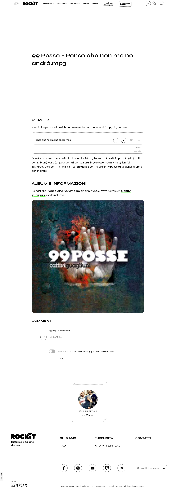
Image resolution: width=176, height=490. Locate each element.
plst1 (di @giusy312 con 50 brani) (86, 166)
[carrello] (148, 3)
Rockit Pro (125, 4)
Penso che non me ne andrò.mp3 (52, 140)
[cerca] (154, 3)
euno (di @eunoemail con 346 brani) (70, 162)
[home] (30, 4)
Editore (12, 482)
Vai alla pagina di (88, 413)
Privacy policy (100, 486)
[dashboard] (161, 3)
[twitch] (107, 468)
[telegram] (121, 468)
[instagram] (78, 468)
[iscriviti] (164, 468)
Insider (108, 3)
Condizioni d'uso (83, 486)
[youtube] (92, 468)
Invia (61, 358)
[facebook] (64, 468)
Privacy (2, 477)
